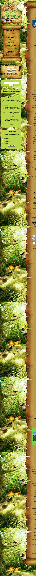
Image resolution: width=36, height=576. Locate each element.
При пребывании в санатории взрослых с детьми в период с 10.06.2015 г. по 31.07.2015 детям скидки (11, 122)
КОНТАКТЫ (9, 53)
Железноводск (12, 36)
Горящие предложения (11, 91)
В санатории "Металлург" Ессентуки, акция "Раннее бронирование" (11, 114)
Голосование (11, 131)
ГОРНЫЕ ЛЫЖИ (11, 45)
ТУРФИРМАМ (10, 51)
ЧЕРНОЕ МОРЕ (10, 37)
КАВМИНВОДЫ (10, 30)
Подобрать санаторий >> (12, 73)
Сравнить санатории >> (12, 74)
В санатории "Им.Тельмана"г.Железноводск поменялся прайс (11, 107)
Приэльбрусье (12, 49)
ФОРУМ (8, 54)
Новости (11, 98)
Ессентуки (11, 33)
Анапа (9, 39)
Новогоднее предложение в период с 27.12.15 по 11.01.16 (11, 102)
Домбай (10, 46)
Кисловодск (11, 31)
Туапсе (10, 43)
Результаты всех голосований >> (11, 148)
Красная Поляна (12, 48)
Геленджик (11, 42)
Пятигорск (11, 34)
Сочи (9, 40)
